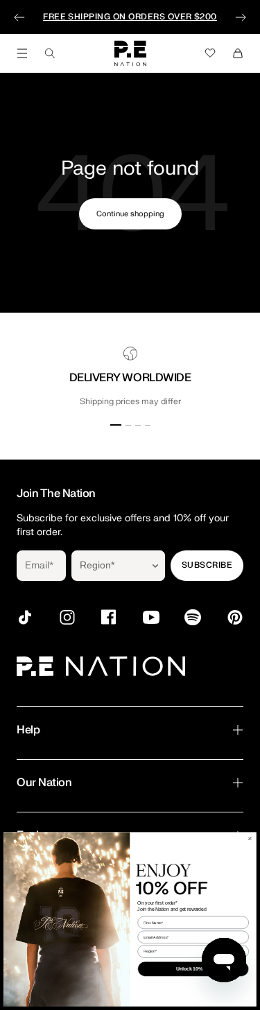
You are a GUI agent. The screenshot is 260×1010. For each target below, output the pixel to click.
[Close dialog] (249, 838)
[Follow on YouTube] (151, 617)
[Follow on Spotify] (192, 617)
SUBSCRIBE (207, 565)
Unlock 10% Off (193, 969)
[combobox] (108, 565)
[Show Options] (155, 565)
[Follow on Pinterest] (235, 617)
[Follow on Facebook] (109, 617)
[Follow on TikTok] (25, 617)
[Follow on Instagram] (67, 617)
